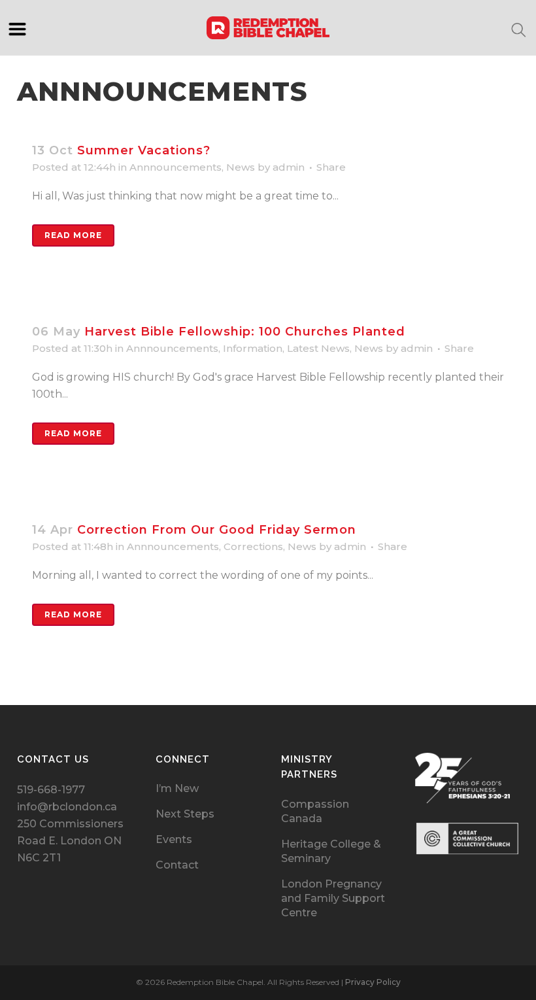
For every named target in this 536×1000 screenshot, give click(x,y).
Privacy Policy (373, 982)
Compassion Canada (315, 811)
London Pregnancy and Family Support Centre (333, 898)
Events (174, 839)
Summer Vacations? (143, 150)
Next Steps (185, 814)
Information (252, 348)
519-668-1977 (51, 790)
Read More (73, 235)
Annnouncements (175, 167)
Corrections (253, 546)
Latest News (318, 348)
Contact (177, 865)
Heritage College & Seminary (331, 851)
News (240, 167)
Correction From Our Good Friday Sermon (216, 530)
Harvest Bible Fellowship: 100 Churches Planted (244, 331)
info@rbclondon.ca (67, 807)
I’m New (177, 788)
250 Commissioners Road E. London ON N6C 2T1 (70, 841)
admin (289, 167)
